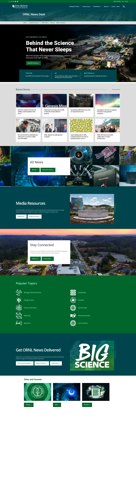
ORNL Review (45, 22)
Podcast (52, 22)
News (118, 6)
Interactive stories (47, 170)
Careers (113, 6)
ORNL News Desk (34, 14)
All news (34, 170)
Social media (47, 258)
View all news (116, 89)
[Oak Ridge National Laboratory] (19, 6)
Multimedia (21, 216)
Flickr (56, 404)
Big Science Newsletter (24, 363)
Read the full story (33, 63)
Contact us (35, 258)
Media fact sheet (34, 216)
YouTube (86, 404)
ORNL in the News (60, 22)
